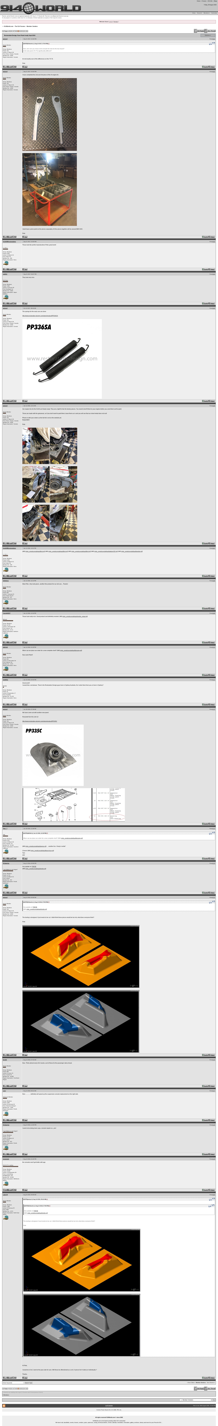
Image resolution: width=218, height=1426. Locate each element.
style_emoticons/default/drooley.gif (71, 650)
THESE (34, 866)
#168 (213, 580)
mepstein (6, 1159)
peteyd (5, 39)
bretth (5, 1060)
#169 (213, 613)
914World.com (8, 26)
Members (207, 13)
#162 (213, 71)
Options (207, 35)
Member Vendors (32, 26)
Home (198, 1)
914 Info (210, 1)
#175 (213, 897)
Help (193, 13)
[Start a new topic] (210, 30)
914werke (6, 863)
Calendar (214, 13)
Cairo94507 (6, 613)
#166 (213, 405)
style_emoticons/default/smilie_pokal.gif (75, 616)
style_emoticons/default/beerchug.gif (42, 850)
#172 (213, 709)
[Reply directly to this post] (212, 66)
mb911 (5, 274)
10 (20, 31)
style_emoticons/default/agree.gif (36, 846)
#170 (213, 647)
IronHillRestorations (9, 241)
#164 (213, 274)
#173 (213, 828)
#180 (213, 1194)
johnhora (6, 581)
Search (199, 13)
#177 (213, 1090)
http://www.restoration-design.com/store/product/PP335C (39, 721)
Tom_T (5, 828)
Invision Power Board (102, 1410)
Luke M (5, 1195)
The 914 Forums (20, 26)
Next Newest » (211, 1382)
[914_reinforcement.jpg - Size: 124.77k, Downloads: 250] (81, 956)
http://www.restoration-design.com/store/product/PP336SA (40, 316)
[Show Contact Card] (9, 66)
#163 (213, 241)
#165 (213, 308)
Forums (204, 1)
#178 (213, 1125)
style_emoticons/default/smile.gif (36, 869)
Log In (111, 21)
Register (116, 21)
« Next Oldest (191, 1382)
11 (23, 31)
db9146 (5, 647)
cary (4, 1091)
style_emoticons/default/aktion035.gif (105, 551)
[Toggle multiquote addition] (205, 66)
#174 (213, 863)
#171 (213, 679)
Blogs (215, 1)
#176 (213, 1059)
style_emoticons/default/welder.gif (131, 551)
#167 (213, 548)
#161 (213, 39)
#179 (213, 1159)
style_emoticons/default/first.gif (35, 551)
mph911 (5, 680)
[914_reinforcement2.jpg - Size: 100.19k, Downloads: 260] (81, 1021)
